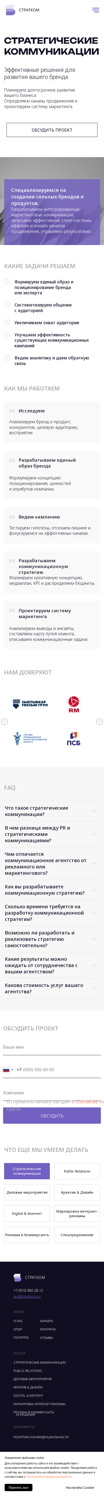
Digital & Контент (27, 1213)
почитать (21, 1337)
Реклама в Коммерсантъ (27, 1234)
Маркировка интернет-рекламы (77, 1213)
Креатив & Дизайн (77, 1192)
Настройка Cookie (80, 1487)
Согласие (87, 1101)
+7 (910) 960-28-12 (28, 1290)
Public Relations (77, 1171)
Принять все (18, 1487)
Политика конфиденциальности (41, 1437)
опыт (18, 1329)
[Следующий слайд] (100, 721)
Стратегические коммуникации (27, 1171)
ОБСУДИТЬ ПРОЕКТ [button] (52, 130)
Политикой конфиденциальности (49, 1477)
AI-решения (25, 1414)
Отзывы (46, 1337)
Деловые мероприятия (27, 1192)
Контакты (48, 1329)
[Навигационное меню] (95, 10)
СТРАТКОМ (35, 1277)
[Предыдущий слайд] (4, 721)
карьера (46, 1321)
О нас (18, 1321)
